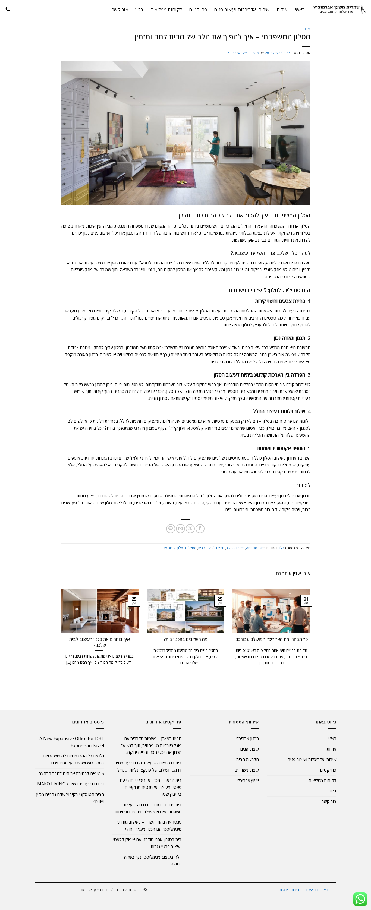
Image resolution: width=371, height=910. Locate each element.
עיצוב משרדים (246, 770)
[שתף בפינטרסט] (170, 528)
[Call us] (7, 9)
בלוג (139, 9)
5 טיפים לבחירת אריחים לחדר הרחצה (71, 773)
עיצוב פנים (168, 547)
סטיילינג (190, 547)
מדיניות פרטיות (290, 889)
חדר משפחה (254, 547)
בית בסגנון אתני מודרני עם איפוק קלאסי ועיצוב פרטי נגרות (147, 842)
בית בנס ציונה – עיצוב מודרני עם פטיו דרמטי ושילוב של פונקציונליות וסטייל (148, 766)
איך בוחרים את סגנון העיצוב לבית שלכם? (99, 642)
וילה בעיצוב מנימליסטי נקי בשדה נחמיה (152, 860)
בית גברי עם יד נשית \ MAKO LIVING (70, 784)
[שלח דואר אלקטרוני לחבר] (180, 528)
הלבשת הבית (247, 759)
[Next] (59, 637)
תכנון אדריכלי (247, 738)
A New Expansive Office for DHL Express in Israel (71, 741)
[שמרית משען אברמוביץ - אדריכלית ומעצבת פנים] (340, 9)
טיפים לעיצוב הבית (211, 547)
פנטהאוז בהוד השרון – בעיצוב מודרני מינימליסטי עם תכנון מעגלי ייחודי (149, 825)
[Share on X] (190, 528)
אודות (282, 9)
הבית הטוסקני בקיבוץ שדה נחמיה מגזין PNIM (70, 797)
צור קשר (120, 9)
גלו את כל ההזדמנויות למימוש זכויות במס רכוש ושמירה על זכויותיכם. (73, 759)
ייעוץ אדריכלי (248, 780)
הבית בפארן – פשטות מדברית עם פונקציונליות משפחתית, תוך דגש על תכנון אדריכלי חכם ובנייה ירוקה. (151, 745)
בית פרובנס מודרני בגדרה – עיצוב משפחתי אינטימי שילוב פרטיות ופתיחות (148, 808)
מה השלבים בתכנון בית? (185, 639)
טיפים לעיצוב (235, 547)
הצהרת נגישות (317, 889)
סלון (180, 547)
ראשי (299, 9)
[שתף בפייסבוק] (200, 528)
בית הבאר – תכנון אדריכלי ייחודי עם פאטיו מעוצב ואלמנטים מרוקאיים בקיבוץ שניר (150, 787)
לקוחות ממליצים (166, 9)
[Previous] (311, 637)
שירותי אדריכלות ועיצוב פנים (242, 9)
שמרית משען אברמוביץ (243, 53)
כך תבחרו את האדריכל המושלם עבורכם (271, 639)
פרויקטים (198, 9)
